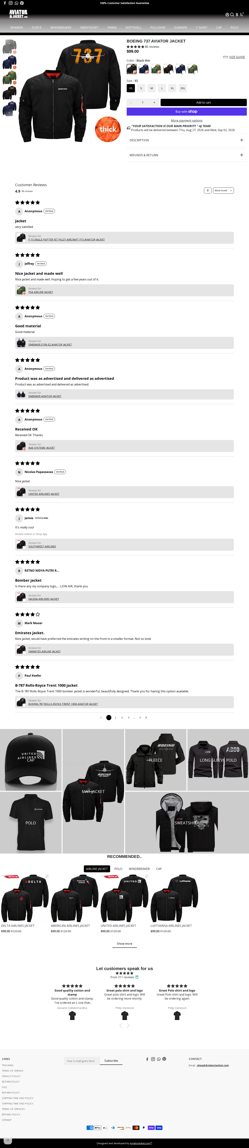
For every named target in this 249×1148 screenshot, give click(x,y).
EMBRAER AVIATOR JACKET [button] (44, 396)
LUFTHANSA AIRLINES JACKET (171, 926)
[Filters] (208, 190)
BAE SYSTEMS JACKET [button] (41, 447)
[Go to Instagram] (10, 3)
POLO (234, 28)
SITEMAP (7, 1120)
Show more (124, 944)
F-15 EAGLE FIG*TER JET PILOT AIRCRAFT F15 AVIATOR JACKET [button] (66, 239)
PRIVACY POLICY (11, 1076)
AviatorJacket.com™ (141, 1143)
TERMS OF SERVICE (12, 1070)
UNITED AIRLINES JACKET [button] (43, 494)
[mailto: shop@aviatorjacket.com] (196, 1065)
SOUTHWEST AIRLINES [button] (42, 546)
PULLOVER (157, 28)
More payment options (187, 121)
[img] (124, 973)
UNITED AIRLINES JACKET (118, 926)
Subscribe (111, 1061)
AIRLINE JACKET (97, 869)
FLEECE (37, 28)
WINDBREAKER (60, 28)
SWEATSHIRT (89, 28)
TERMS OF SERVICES (13, 1109)
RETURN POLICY (11, 1081)
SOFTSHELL (134, 28)
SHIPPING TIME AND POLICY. (18, 1098)
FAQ (4, 1087)
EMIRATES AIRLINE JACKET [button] (44, 651)
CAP (219, 28)
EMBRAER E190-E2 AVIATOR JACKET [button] (50, 344)
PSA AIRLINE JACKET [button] (40, 292)
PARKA (112, 28)
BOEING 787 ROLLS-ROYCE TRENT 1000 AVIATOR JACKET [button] (63, 704)
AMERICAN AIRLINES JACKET (70, 926)
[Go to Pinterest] (22, 3)
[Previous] (9, 43)
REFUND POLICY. (11, 1114)
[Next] (9, 112)
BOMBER (17, 28)
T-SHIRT (201, 28)
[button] (136, 47)
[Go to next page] (147, 717)
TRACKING (7, 1065)
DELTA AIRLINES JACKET (18, 926)
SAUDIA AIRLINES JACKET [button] (43, 599)
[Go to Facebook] (5, 3)
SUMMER (180, 28)
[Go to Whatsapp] (16, 3)
